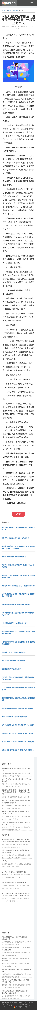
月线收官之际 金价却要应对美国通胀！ (14, 652)
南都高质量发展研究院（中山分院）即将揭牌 (16, 604)
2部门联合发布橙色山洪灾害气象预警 (13, 660)
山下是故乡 (5, 861)
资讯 (9, 10)
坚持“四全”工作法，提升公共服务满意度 (14, 717)
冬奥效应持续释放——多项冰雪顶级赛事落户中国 (17, 708)
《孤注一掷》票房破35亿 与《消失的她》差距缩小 (18, 750)
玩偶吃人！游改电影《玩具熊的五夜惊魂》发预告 (17, 733)
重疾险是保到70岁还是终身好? (11, 669)
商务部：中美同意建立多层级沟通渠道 (14, 556)
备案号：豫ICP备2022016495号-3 (17, 1003)
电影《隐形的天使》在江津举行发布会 (14, 882)
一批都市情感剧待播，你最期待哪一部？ (14, 623)
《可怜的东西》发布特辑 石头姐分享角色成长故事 (18, 725)
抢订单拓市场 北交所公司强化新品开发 (14, 872)
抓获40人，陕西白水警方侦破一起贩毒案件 (15, 538)
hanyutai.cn (30, 1005)
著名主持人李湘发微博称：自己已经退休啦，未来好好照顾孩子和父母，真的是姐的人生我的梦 (16, 792)
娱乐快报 (15, 10)
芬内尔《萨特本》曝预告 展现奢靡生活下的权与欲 (18, 742)
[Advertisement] (17, 917)
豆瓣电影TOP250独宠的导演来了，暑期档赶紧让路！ (18, 586)
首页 (5, 10)
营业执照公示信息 (22, 1007)
